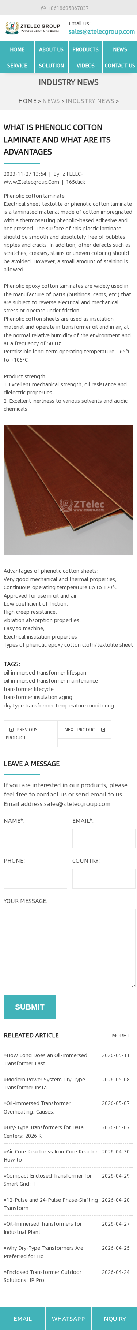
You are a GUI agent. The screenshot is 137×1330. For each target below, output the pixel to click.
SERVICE (17, 65)
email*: (83, 820)
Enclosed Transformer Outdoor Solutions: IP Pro (42, 1276)
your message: (26, 900)
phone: (14, 860)
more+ (121, 1035)
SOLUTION (51, 65)
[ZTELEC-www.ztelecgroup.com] (32, 26)
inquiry (114, 1318)
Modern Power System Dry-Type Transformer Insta (44, 1083)
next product (81, 729)
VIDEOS (86, 65)
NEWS (120, 49)
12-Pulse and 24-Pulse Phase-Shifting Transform (51, 1204)
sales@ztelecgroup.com (102, 31)
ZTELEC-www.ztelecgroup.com (43, 178)
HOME (27, 100)
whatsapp (68, 1318)
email (23, 1318)
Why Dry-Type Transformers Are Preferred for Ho (43, 1252)
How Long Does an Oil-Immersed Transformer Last (45, 1059)
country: (86, 860)
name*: (14, 820)
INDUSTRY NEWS (90, 100)
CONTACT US (120, 65)
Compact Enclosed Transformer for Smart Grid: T (48, 1179)
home (17, 49)
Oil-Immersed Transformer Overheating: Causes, (37, 1107)
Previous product (22, 733)
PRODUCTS (85, 49)
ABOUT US (51, 49)
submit (30, 1007)
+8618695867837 (68, 8)
